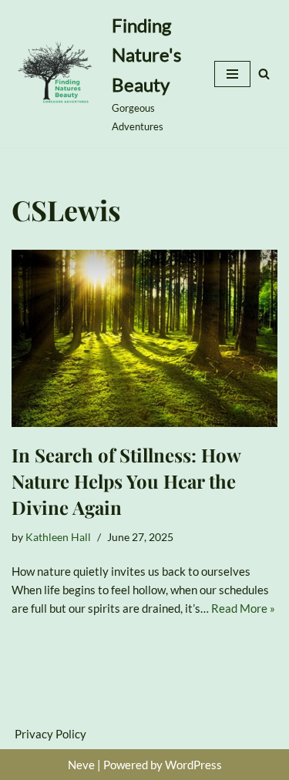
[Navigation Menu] (232, 74)
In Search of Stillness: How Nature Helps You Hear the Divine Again (126, 480)
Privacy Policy (50, 734)
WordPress (193, 765)
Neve (81, 765)
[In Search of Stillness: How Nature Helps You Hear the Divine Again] (144, 338)
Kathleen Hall (58, 537)
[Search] (264, 73)
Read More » (243, 608)
